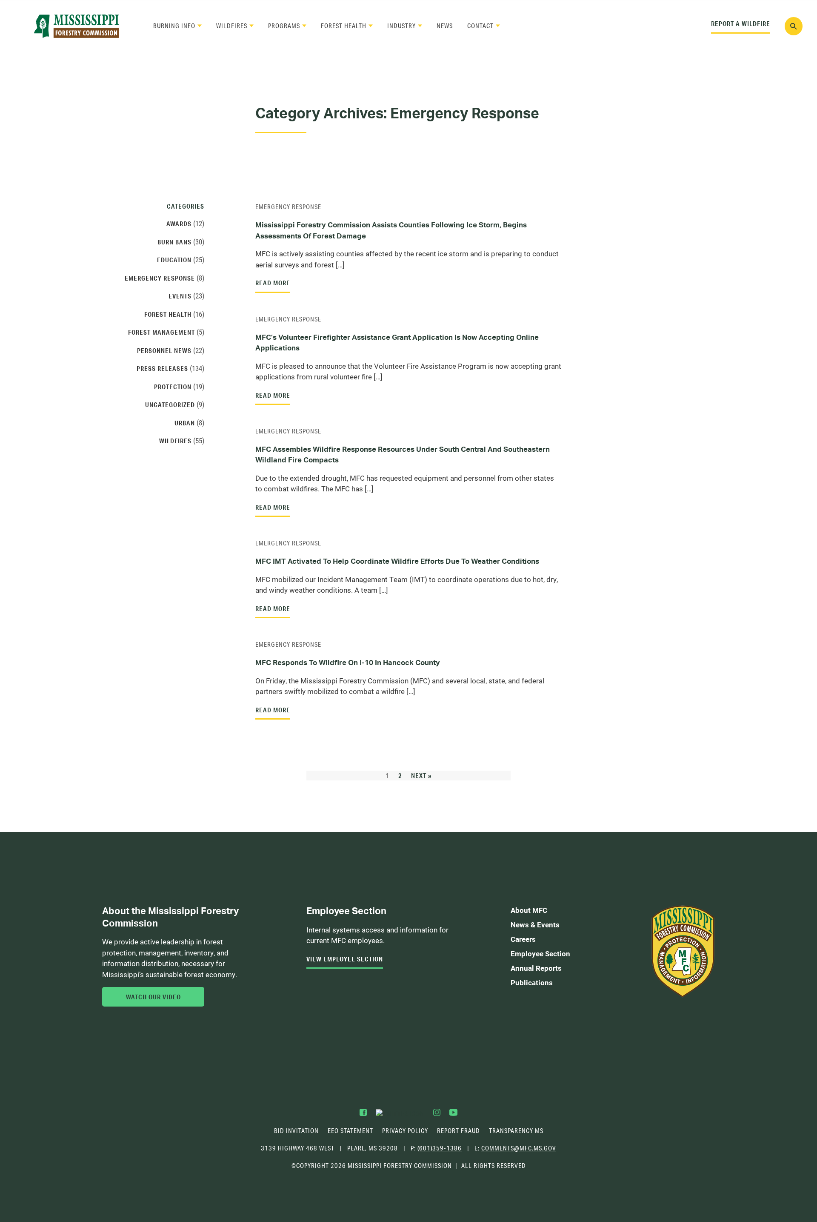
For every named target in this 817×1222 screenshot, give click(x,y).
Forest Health (343, 26)
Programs (284, 26)
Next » (421, 775)
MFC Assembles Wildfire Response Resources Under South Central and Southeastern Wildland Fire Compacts (402, 455)
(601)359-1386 (439, 1148)
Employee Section (540, 953)
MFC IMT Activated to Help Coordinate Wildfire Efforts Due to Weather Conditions (397, 560)
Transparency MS (516, 1131)
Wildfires (231, 26)
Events (180, 296)
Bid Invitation (296, 1131)
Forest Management (161, 332)
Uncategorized (170, 404)
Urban (184, 423)
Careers (523, 939)
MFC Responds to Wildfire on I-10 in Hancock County (347, 662)
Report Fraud (458, 1131)
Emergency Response (288, 207)
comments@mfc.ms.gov (518, 1149)
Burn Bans (174, 242)
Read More (272, 282)
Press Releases (162, 368)
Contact (480, 26)
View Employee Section (344, 959)
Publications (532, 982)
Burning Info (174, 26)
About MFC (529, 910)
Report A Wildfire (740, 23)
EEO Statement (350, 1131)
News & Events (535, 924)
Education (174, 259)
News (445, 26)
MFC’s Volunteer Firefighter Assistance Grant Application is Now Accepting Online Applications (397, 343)
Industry (401, 26)
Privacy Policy (405, 1131)
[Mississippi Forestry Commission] (76, 26)
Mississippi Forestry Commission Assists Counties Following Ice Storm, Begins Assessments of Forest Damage (391, 230)
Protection (172, 386)
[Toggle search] (794, 26)
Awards (178, 223)
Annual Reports (536, 968)
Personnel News (164, 350)
